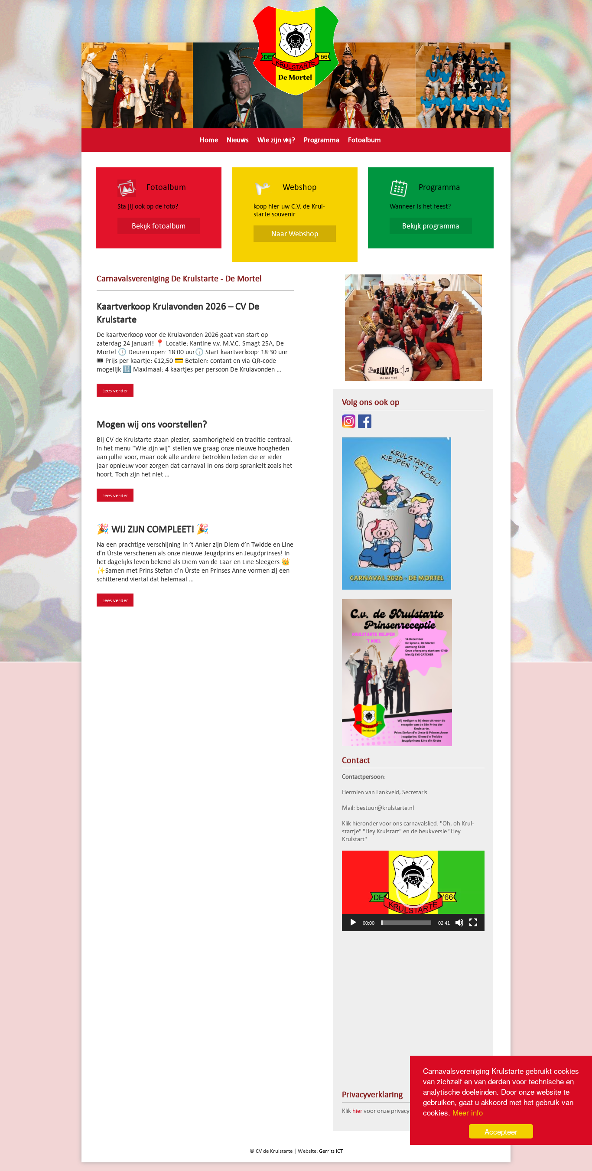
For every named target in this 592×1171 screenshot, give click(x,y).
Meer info (467, 1112)
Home (209, 139)
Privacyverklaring (225, 155)
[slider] (406, 922)
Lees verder (115, 390)
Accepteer (501, 1131)
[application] (413, 891)
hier (357, 1110)
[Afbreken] (459, 922)
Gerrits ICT (331, 1150)
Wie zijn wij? (276, 139)
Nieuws (238, 139)
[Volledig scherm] (473, 922)
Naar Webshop (294, 233)
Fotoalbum (364, 139)
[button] (413, 891)
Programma (321, 139)
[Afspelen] (353, 922)
